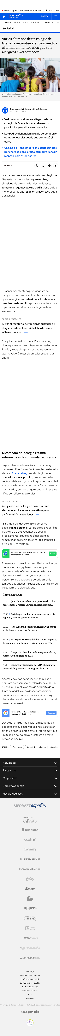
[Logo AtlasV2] (30, 938)
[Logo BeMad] (30, 898)
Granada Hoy (19, 473)
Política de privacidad (30, 979)
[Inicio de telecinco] (4, 16)
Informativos (17, 747)
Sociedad (35, 22)
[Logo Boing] (30, 879)
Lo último (7, 22)
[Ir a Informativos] (16, 16)
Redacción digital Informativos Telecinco (28, 109)
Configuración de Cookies (30, 983)
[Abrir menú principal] (55, 16)
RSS (30, 994)
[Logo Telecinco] (30, 829)
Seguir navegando (13, 785)
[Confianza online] (30, 1025)
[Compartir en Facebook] (55, 165)
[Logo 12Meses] (30, 928)
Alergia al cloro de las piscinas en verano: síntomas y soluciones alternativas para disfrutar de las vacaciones (26, 510)
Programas (9, 770)
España (17, 22)
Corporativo (10, 778)
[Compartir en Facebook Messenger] (49, 165)
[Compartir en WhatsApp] (36, 165)
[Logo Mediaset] (30, 807)
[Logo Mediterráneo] (30, 958)
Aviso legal (30, 971)
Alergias (42, 747)
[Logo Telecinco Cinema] (30, 918)
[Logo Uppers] (30, 908)
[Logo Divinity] (30, 849)
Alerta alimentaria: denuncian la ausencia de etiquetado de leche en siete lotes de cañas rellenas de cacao (28, 328)
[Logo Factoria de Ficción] (30, 869)
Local (25, 22)
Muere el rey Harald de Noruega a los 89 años (23, 10)
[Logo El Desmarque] (30, 859)
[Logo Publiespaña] (30, 947)
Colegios (54, 747)
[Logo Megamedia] (31, 1012)
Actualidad (9, 762)
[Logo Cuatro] (30, 839)
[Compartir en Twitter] (43, 165)
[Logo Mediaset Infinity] (30, 819)
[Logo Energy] (30, 888)
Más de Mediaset (13, 793)
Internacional (48, 22)
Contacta (30, 998)
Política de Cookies (30, 987)
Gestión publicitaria (30, 990)
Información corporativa (30, 975)
